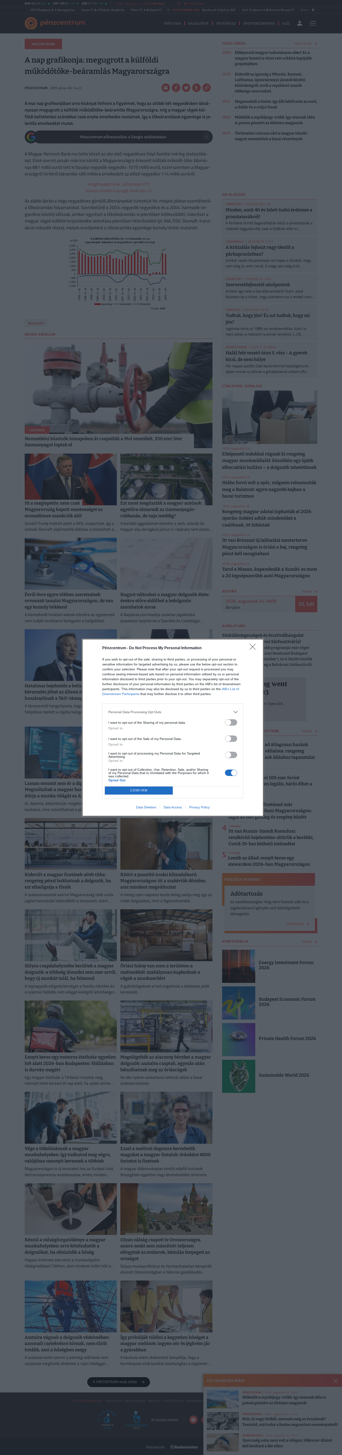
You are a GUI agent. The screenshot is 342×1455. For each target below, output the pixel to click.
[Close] (254, 648)
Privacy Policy (199, 807)
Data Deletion (146, 807)
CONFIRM (139, 790)
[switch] (231, 722)
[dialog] (172, 727)
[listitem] (172, 712)
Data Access (173, 807)
